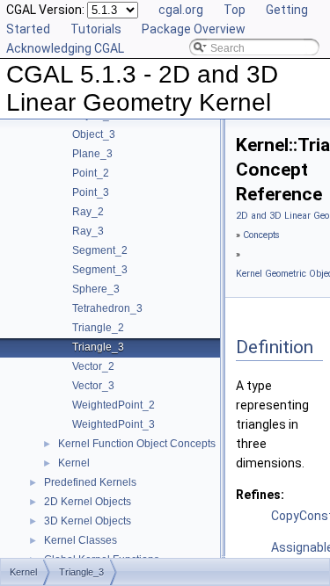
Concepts (261, 235)
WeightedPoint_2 (113, 405)
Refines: (260, 495)
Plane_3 (92, 154)
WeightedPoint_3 (113, 424)
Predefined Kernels (90, 482)
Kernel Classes (80, 540)
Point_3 (90, 192)
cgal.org (180, 10)
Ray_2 (88, 212)
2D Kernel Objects (87, 502)
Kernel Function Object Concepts (137, 444)
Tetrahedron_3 (107, 308)
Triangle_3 (98, 347)
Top (235, 10)
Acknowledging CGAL (65, 48)
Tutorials (95, 29)
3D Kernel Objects (87, 521)
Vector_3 (93, 386)
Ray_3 (88, 231)
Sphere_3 (96, 289)
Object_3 (93, 134)
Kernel (74, 463)
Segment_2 (100, 250)
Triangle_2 (98, 328)
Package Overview (194, 29)
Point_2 (90, 173)
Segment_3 (100, 270)
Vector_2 (93, 366)
